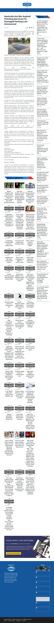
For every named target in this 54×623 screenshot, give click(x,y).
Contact (24, 620)
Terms (5, 620)
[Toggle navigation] (27, 10)
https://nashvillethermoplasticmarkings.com (19, 157)
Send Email (10, 151)
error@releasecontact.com (10, 169)
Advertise (18, 620)
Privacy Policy (11, 620)
